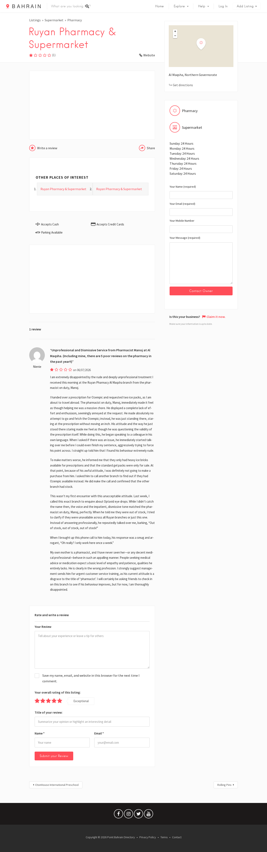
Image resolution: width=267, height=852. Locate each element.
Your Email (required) (182, 204)
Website (149, 55)
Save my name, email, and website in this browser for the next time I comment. (91, 678)
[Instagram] (128, 815)
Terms (164, 837)
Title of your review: (49, 712)
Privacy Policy (147, 837)
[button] (203, 44)
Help (201, 6)
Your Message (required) (185, 238)
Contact (176, 837)
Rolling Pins (224, 785)
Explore (179, 6)
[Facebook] (118, 815)
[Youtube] (148, 815)
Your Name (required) (183, 186)
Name (40, 733)
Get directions (183, 85)
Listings (35, 20)
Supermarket (54, 20)
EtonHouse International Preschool (57, 785)
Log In (223, 6)
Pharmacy (74, 20)
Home (159, 6)
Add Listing (245, 6)
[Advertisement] (92, 105)
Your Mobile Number (182, 220)
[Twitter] (138, 815)
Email (99, 733)
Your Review (43, 627)
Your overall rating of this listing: (58, 692)
